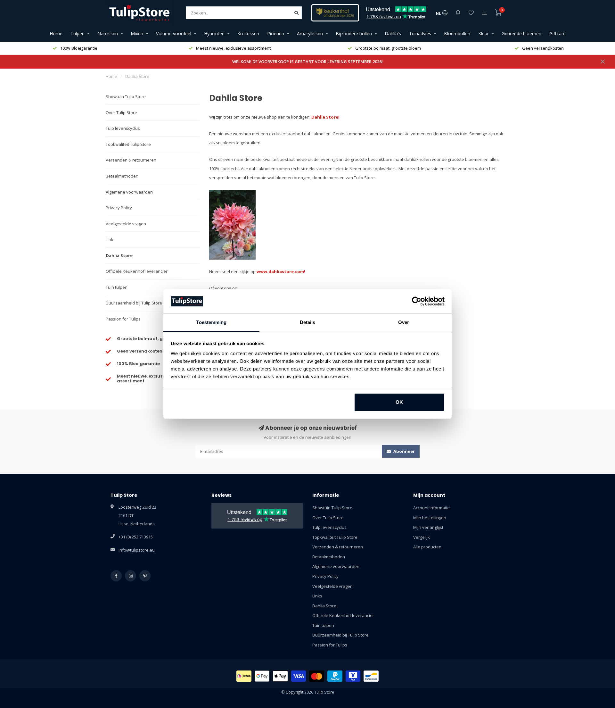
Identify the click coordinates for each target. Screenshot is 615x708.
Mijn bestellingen (429, 518)
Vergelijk (421, 537)
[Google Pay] (262, 676)
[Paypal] (334, 676)
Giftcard (557, 33)
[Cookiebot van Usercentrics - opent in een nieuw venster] (417, 301)
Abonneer (403, 451)
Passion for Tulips (123, 319)
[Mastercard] (316, 676)
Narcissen (107, 33)
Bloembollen (457, 33)
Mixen (137, 33)
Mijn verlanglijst (428, 527)
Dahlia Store (119, 255)
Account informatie (431, 508)
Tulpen (77, 33)
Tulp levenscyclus (123, 128)
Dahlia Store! (325, 117)
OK (399, 402)
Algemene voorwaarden (129, 192)
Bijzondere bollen (354, 33)
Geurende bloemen (521, 33)
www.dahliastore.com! (281, 271)
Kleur (483, 33)
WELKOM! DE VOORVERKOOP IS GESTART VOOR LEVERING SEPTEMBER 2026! (307, 61)
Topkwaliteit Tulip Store (128, 144)
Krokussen (248, 33)
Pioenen (275, 33)
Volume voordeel (173, 33)
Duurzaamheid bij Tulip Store (134, 303)
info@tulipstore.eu (137, 550)
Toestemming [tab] (211, 322)
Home (56, 33)
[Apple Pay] (280, 676)
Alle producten (427, 547)
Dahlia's (393, 33)
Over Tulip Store (121, 112)
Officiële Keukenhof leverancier (137, 271)
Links (111, 239)
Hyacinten (214, 33)
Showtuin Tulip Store (126, 96)
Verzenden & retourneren (131, 160)
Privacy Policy (119, 208)
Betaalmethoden (122, 176)
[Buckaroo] (353, 676)
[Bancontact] (371, 676)
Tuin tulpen (116, 287)
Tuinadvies (420, 33)
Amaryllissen (310, 33)
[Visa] (298, 676)
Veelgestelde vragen (126, 224)
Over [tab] (403, 322)
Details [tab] (308, 322)
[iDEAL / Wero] (243, 676)
